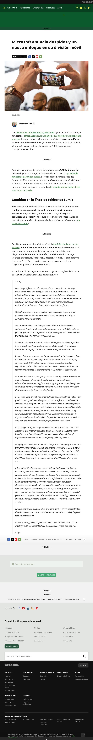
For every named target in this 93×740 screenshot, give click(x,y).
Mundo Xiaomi (10, 690)
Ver (47, 575)
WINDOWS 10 (12, 8)
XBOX (60, 8)
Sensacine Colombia (43, 724)
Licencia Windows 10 (72, 599)
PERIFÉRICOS (25, 8)
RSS (32, 608)
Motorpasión (79, 676)
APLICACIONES (38, 8)
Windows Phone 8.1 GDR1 (14, 641)
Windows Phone (37, 539)
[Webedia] (87, 1)
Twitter (85, 7)
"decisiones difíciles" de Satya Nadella (35, 132)
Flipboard (89, 7)
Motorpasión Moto (81, 679)
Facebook (29, 56)
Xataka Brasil (10, 723)
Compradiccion (10, 705)
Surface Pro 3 (68, 636)
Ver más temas (12, 646)
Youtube (81, 7)
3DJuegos (26, 676)
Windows (8, 628)
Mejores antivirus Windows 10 (34, 599)
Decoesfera (9, 702)
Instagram (77, 7)
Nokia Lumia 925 (40, 636)
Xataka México (10, 719)
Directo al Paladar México (63, 720)
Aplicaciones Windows (71, 632)
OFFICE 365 (50, 8)
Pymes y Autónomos (27, 703)
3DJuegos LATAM (28, 719)
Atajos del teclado (54, 599)
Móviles (37, 628)
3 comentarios (20, 57)
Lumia (70, 539)
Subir (82, 665)
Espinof (42, 679)
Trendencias (9, 699)
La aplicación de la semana (15, 636)
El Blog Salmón (28, 699)
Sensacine (43, 676)
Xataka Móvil (9, 679)
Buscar (85, 656)
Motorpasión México (79, 720)
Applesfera (9, 682)
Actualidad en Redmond (55, 539)
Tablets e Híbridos (12, 632)
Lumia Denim (39, 641)
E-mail (40, 56)
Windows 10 (67, 641)
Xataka (7, 676)
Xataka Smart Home (10, 686)
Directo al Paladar (63, 676)
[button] (26, 123)
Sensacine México (46, 719)
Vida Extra (26, 679)
